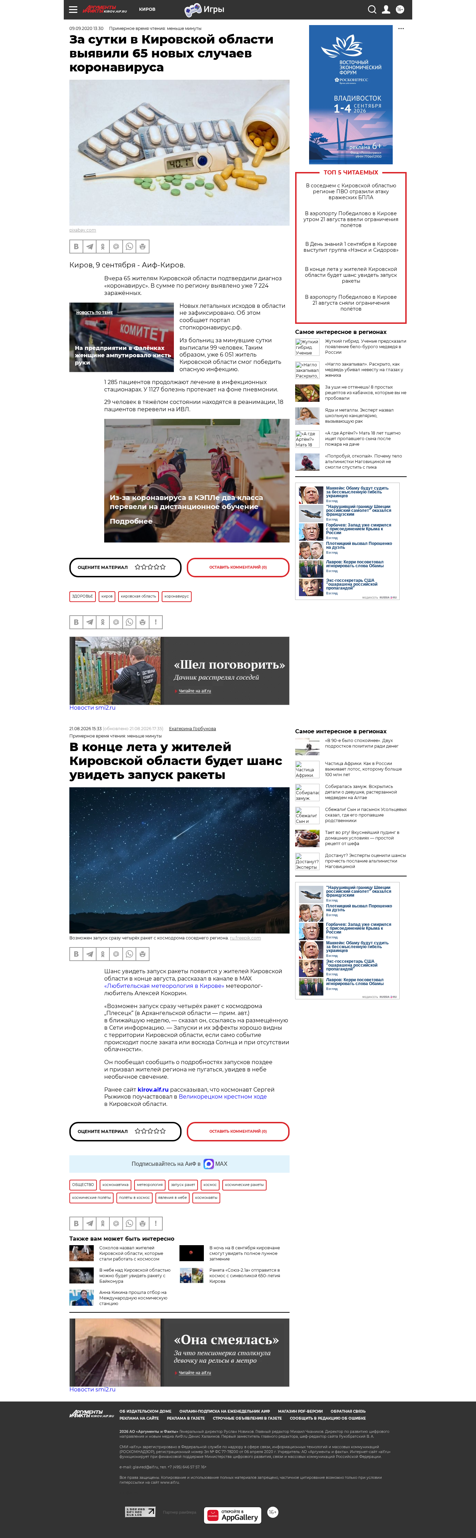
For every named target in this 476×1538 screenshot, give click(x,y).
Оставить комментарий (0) (238, 567)
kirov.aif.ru (153, 1089)
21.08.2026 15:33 (85, 728)
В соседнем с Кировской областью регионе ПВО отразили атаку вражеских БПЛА (351, 192)
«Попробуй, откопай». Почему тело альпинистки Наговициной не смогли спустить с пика (363, 461)
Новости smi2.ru (92, 707)
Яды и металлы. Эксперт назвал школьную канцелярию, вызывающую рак (359, 415)
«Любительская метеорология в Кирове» (164, 986)
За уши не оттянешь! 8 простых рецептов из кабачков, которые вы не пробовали (365, 392)
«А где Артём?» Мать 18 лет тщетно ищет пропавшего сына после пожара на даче (363, 438)
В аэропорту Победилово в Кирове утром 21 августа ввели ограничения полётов (351, 219)
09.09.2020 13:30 (86, 28)
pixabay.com (82, 230)
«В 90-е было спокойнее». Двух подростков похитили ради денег (362, 743)
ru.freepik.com (245, 937)
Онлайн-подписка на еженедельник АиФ (224, 1411)
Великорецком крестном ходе (223, 1096)
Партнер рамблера (179, 1512)
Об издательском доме (145, 1411)
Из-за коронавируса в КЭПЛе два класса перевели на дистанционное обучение (186, 502)
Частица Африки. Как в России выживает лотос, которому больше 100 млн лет (363, 769)
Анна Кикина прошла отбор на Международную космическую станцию (133, 1298)
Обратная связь (348, 1411)
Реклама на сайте (139, 1418)
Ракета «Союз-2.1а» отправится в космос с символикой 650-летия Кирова (244, 1275)
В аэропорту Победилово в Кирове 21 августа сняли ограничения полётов (351, 303)
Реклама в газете (186, 1418)
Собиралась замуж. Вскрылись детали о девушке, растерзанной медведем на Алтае (361, 792)
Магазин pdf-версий (300, 1411)
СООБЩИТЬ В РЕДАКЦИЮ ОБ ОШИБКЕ (328, 1418)
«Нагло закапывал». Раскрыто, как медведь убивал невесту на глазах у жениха (364, 369)
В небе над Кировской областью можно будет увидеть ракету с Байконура (134, 1275)
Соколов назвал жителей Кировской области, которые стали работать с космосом (131, 1253)
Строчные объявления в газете (247, 1418)
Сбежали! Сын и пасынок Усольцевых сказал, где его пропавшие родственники (366, 815)
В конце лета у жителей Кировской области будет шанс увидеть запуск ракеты (351, 275)
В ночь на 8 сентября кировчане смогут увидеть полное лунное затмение (244, 1253)
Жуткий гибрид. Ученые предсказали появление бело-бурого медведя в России (365, 346)
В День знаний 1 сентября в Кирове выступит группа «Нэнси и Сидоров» (351, 247)
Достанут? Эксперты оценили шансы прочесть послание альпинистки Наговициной (365, 861)
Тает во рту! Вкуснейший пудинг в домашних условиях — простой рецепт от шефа (362, 838)
